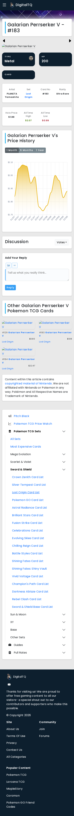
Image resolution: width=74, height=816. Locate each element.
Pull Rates (20, 653)
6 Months (26, 150)
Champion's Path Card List (30, 584)
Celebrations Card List (27, 530)
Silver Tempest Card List (29, 485)
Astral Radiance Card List (29, 508)
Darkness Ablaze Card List (30, 592)
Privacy (11, 743)
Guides (18, 645)
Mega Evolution (20, 454)
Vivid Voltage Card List (27, 576)
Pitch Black (21, 416)
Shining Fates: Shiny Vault (29, 569)
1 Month (12, 150)
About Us (12, 729)
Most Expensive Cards (25, 447)
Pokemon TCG (16, 775)
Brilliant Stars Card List (28, 515)
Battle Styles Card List (27, 553)
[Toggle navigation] (4, 5)
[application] (37, 191)
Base (13, 630)
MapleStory (14, 789)
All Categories (16, 757)
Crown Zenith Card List (28, 477)
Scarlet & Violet (20, 462)
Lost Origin (29, 95)
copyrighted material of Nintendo (28, 383)
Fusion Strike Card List (27, 523)
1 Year (40, 150)
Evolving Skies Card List (28, 538)
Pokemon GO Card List (28, 500)
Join (42, 729)
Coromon (13, 796)
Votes (61, 242)
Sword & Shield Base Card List (32, 607)
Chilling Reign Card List (27, 546)
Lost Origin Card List (26, 492)
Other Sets (17, 637)
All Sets (15, 439)
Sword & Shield (20, 469)
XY (12, 622)
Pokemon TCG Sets (27, 431)
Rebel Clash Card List (26, 599)
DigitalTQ (23, 4)
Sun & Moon (18, 614)
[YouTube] (9, 685)
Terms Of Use (15, 736)
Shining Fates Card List (27, 561)
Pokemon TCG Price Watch (33, 424)
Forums (44, 736)
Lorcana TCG (15, 782)
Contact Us (14, 750)
